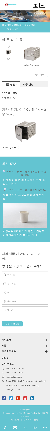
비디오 (5, 358)
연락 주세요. (8, 364)
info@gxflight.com (14, 377)
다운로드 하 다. (9, 351)
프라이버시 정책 (31, 420)
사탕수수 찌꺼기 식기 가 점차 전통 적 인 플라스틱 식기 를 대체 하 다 (24, 233)
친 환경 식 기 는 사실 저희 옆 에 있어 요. (23, 197)
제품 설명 (28, 84)
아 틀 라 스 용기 (11, 29)
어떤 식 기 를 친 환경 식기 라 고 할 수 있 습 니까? (24, 182)
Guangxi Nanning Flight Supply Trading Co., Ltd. (24, 413)
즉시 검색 (39, 75)
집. (3, 25)
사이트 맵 (6, 340)
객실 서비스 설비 (21, 25)
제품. (9, 25)
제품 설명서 (11, 84)
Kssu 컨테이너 (11, 147)
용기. (33, 25)
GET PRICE (12, 323)
